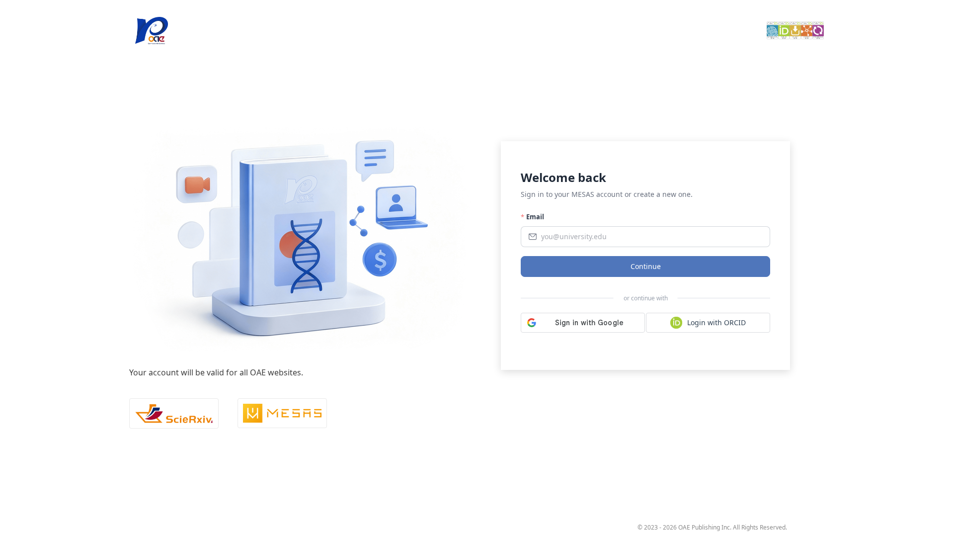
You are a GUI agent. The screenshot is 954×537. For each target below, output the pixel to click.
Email (535, 216)
